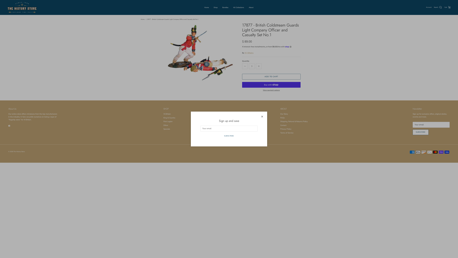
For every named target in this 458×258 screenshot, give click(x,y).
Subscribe (229, 136)
